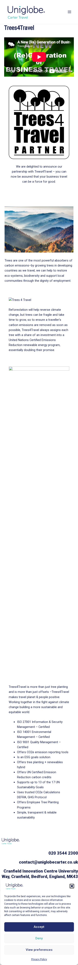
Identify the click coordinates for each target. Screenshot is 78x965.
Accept (39, 927)
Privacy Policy (39, 959)
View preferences (39, 950)
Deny (39, 938)
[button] (72, 886)
